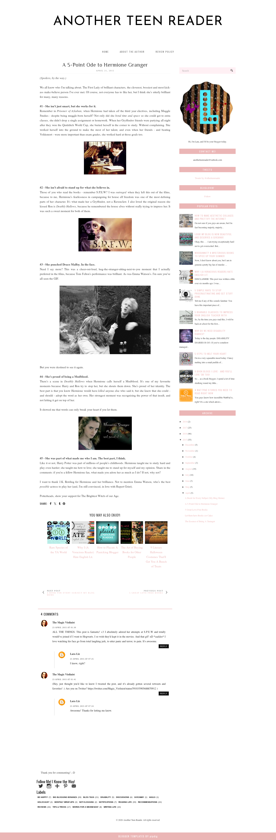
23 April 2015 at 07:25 (82, 659)
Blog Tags (88, 797)
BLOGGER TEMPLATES (131, 836)
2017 (185, 427)
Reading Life (125, 802)
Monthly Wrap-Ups (64, 802)
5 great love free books (146, 593)
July (187, 474)
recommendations (147, 802)
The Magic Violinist (63, 622)
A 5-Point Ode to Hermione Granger (201, 503)
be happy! (43, 797)
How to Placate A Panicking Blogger (107, 550)
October (188, 456)
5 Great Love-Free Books (196, 509)
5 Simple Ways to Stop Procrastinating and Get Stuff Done (214, 293)
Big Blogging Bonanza (65, 797)
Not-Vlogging (86, 802)
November (190, 450)
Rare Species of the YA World (58, 550)
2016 (185, 433)
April (187, 492)
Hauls (152, 797)
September (190, 462)
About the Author (132, 51)
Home (105, 51)
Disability (105, 797)
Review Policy (165, 51)
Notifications (106, 802)
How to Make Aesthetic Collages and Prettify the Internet (214, 217)
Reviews (42, 807)
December (189, 444)
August (188, 468)
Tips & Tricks (59, 807)
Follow (207, 196)
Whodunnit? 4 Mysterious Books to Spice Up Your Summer (214, 254)
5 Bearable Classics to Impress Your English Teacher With (214, 313)
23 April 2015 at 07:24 (82, 706)
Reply (163, 646)
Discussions (122, 797)
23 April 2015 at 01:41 (64, 679)
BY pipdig (152, 836)
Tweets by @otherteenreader (207, 178)
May (187, 486)
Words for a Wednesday (85, 807)
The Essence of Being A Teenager (200, 521)
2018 (185, 421)
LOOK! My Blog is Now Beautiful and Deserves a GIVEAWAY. (213, 236)
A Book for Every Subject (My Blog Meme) (205, 497)
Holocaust (43, 802)
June (187, 480)
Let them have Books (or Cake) (199, 515)
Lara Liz (75, 654)
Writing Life (110, 807)
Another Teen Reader (138, 21)
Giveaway (139, 797)
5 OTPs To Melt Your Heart (211, 353)
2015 (185, 439)
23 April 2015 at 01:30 (64, 627)
